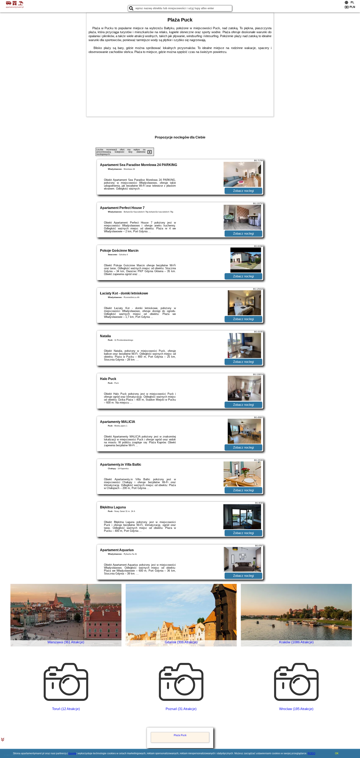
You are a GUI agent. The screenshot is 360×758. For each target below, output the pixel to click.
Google (72, 753)
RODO (311, 753)
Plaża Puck (180, 735)
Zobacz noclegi (243, 190)
